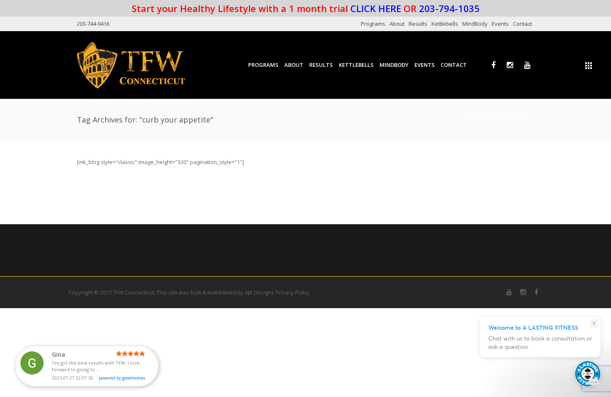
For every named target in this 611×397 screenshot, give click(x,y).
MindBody (475, 23)
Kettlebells (444, 23)
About (396, 23)
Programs (373, 23)
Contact (522, 23)
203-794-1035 (449, 8)
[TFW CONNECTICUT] (131, 65)
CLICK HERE (375, 8)
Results (418, 23)
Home (445, 119)
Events (500, 23)
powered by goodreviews (122, 378)
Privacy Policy (293, 292)
